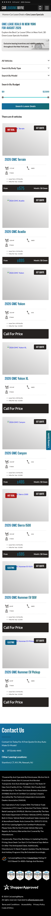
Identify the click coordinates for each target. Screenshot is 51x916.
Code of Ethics (8, 908)
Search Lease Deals (26, 106)
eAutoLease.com (35, 900)
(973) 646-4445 (40, 7)
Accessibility (26, 904)
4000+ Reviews (25, 2)
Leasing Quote (48, 440)
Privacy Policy (39, 904)
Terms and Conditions (11, 904)
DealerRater (33, 858)
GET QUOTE (40, 128)
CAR (13, 8)
